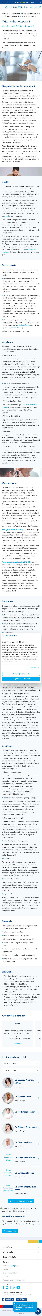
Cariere (5, 1269)
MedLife (5, 14)
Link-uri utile (8, 1252)
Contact (6, 1262)
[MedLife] (21, 7)
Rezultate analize (31, 7)
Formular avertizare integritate (14, 1280)
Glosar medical (15, 13)
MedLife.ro (7, 1247)
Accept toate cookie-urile (21, 679)
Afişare (33, 667)
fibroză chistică (16, 328)
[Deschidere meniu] (2, 6)
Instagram (7, 1287)
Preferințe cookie (19, 674)
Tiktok (10, 1287)
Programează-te (10, 1231)
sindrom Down (24, 325)
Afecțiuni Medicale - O (11, 16)
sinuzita (7, 216)
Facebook (4, 1287)
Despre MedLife (9, 1257)
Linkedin (14, 1287)
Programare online (40, 7)
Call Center (10, 1266)
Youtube (18, 1287)
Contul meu (35, 7)
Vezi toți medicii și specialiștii (21, 1201)
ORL (24, 1057)
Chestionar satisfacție (10, 1273)
